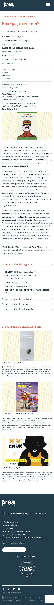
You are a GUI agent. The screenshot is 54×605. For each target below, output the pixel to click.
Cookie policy (7, 601)
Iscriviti (13, 550)
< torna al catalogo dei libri (19, 16)
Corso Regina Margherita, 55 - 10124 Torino (24, 514)
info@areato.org (10, 522)
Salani (44, 232)
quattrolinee (16, 593)
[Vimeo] (13, 589)
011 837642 (7, 528)
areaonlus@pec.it (10, 525)
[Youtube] (19, 589)
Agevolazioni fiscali (36, 601)
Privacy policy (20, 601)
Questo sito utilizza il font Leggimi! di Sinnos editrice (24, 597)
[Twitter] (8, 589)
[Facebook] (3, 589)
